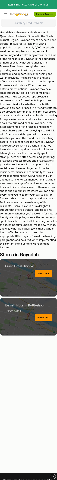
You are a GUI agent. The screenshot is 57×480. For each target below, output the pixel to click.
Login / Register (45, 14)
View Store (43, 273)
